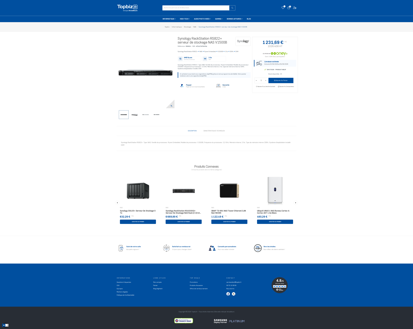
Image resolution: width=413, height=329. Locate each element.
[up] (256, 80)
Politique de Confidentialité (125, 295)
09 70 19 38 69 (231, 285)
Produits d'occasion (196, 285)
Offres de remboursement (199, 288)
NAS (121, 207)
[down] (265, 80)
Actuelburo (230, 312)
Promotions (194, 282)
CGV (118, 285)
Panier (155, 285)
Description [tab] (192, 131)
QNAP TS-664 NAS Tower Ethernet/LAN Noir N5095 (228, 212)
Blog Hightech (158, 288)
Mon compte (157, 282)
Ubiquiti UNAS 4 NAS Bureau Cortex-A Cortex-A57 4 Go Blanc (273, 212)
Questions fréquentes (124, 282)
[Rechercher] (232, 7)
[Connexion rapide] (294, 8)
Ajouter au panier (282, 80)
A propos (120, 288)
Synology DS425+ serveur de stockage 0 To (138, 212)
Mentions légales (122, 292)
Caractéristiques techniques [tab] (214, 131)
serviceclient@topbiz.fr (234, 282)
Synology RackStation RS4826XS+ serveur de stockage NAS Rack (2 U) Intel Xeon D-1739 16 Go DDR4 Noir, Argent (183, 212)
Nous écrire (230, 288)
